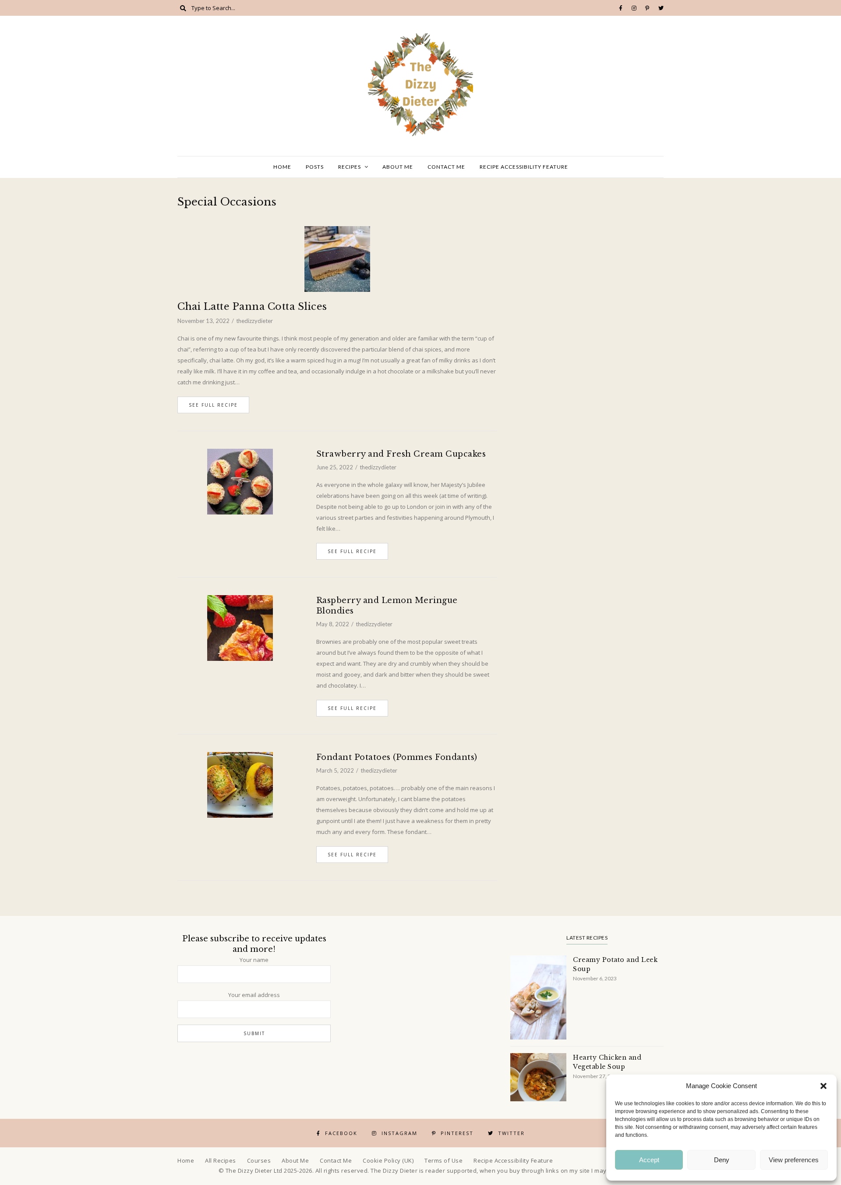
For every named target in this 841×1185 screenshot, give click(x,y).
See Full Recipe (213, 405)
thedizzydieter (254, 320)
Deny (721, 1160)
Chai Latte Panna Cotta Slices (252, 306)
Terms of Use (443, 1160)
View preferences (794, 1160)
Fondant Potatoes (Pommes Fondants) (396, 757)
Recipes (349, 166)
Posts (315, 166)
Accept (649, 1160)
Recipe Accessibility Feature (524, 166)
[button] (823, 1086)
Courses (259, 1160)
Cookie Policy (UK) (388, 1160)
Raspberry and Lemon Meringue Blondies (387, 606)
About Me (397, 166)
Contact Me (446, 166)
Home (282, 166)
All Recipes (220, 1160)
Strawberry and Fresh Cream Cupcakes (401, 454)
